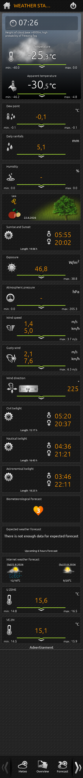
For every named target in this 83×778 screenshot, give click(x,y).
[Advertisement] (41, 691)
